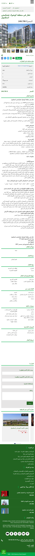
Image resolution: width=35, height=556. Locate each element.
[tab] (4, 51)
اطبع (19, 58)
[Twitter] (15, 534)
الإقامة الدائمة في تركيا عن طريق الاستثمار (23, 459)
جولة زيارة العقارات (29, 478)
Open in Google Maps (23, 65)
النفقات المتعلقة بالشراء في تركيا (26, 456)
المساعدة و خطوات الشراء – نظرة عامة (24, 451)
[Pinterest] (27, 534)
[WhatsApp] (3, 552)
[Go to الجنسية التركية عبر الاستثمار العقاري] (5, 493)
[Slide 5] (20, 443)
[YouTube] (7, 534)
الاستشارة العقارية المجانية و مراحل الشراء (23, 473)
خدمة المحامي (30, 476)
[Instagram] (19, 534)
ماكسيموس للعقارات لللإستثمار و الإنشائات (23, 471)
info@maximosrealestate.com (27, 541)
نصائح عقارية (31, 464)
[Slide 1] (15, 443)
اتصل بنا (32, 483)
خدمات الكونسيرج (29, 481)
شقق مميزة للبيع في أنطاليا (27, 501)
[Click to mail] (14, 58)
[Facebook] (11, 534)
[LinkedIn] (23, 534)
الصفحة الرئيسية (6, 8)
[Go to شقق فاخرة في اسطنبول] (5, 511)
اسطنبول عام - (16, 8)
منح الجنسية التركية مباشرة (27, 461)
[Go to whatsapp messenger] (11, 58)
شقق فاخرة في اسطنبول (28, 510)
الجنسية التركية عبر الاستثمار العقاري (25, 492)
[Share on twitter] (8, 58)
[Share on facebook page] (5, 58)
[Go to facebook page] (2, 58)
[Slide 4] (19, 443)
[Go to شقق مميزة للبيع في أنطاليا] (5, 502)
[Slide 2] (16, 443)
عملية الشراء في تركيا (28, 454)
